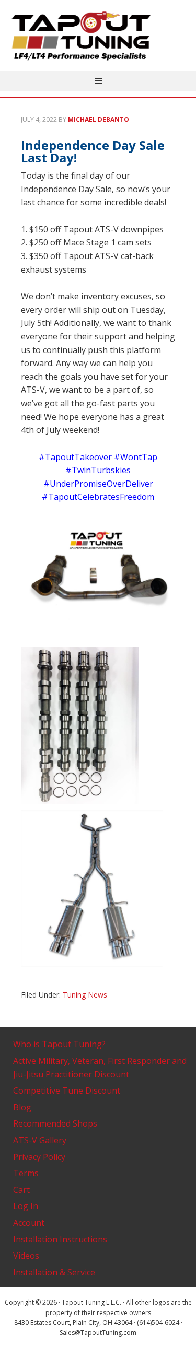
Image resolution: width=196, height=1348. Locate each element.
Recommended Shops (55, 1123)
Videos (26, 1255)
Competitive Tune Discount (66, 1090)
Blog (22, 1107)
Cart (21, 1189)
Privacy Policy (39, 1157)
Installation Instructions (60, 1239)
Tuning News (85, 995)
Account (28, 1222)
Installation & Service (54, 1272)
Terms (26, 1173)
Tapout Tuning (98, 36)
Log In (25, 1206)
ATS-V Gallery (39, 1140)
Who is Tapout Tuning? (59, 1044)
